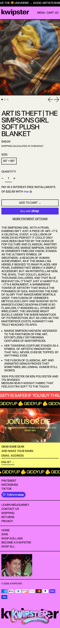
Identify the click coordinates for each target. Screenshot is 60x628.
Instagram (9, 484)
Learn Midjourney (15, 505)
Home (5, 530)
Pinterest (8, 480)
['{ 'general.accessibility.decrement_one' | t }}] (2, 178)
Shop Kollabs (12, 538)
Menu (41, 12)
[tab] (2, 99)
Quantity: (8, 171)
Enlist (6, 462)
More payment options (30, 219)
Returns (7, 517)
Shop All (8, 546)
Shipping (6, 146)
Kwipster (16, 583)
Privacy (7, 521)
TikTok (6, 488)
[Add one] (14, 178)
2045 (4, 534)
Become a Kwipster (16, 542)
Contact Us (10, 509)
